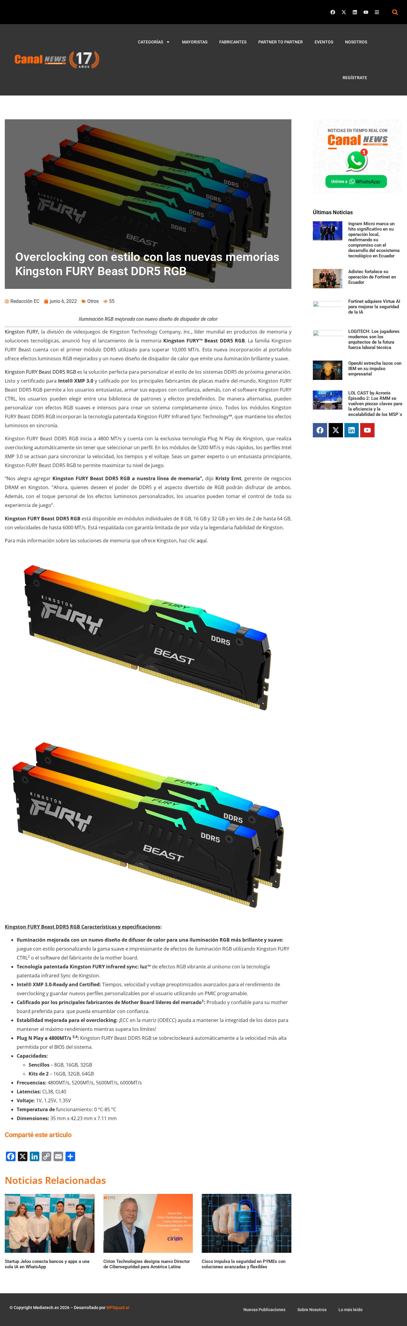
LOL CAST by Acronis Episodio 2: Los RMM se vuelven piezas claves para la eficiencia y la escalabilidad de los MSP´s (375, 403)
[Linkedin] (355, 12)
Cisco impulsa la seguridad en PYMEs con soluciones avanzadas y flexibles (243, 1264)
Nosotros (356, 42)
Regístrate (355, 77)
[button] (395, 12)
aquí (201, 540)
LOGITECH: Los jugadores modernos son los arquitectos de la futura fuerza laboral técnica (374, 339)
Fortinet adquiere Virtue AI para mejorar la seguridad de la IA (374, 307)
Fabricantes (232, 42)
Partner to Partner (280, 42)
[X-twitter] (344, 12)
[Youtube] (366, 12)
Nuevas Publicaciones (264, 1309)
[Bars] (377, 12)
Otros (93, 301)
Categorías (150, 42)
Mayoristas (194, 42)
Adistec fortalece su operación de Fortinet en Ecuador (372, 277)
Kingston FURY (21, 331)
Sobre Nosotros (312, 1309)
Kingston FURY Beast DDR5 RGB (40, 372)
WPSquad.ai (117, 1307)
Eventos (324, 42)
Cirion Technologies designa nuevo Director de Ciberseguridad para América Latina (146, 1264)
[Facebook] (333, 12)
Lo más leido (350, 1309)
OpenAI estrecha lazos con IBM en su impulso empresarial (374, 369)
